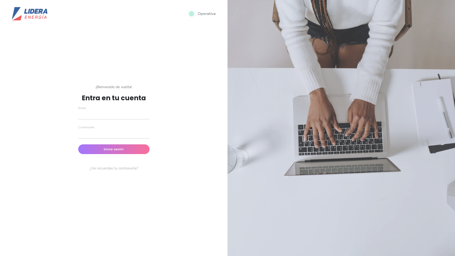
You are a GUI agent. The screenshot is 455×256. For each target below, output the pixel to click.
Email (82, 108)
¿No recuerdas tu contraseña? (113, 168)
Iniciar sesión (114, 149)
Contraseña (86, 127)
